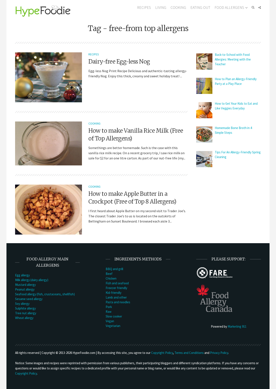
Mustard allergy (25, 285)
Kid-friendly (113, 293)
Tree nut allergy (25, 313)
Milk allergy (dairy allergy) (31, 280)
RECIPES (144, 7)
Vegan (110, 321)
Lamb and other (116, 297)
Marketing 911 (237, 326)
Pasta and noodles (118, 302)
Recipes (93, 54)
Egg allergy (22, 275)
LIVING (160, 7)
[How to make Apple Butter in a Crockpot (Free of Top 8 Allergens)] (48, 209)
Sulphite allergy (25, 308)
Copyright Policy (162, 353)
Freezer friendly (116, 288)
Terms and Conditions (189, 353)
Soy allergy (22, 304)
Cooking (94, 123)
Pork (109, 307)
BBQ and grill (114, 269)
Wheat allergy (24, 318)
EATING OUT (200, 7)
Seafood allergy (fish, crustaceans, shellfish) (45, 294)
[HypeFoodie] (43, 11)
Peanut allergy (24, 289)
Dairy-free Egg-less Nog (119, 61)
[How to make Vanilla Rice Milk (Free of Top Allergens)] (48, 143)
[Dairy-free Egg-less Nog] (48, 77)
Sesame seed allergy (28, 299)
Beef (109, 274)
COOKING (178, 7)
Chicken (111, 278)
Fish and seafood (117, 283)
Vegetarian (113, 326)
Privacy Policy (219, 353)
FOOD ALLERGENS (229, 7)
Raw (108, 312)
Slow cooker (114, 316)
